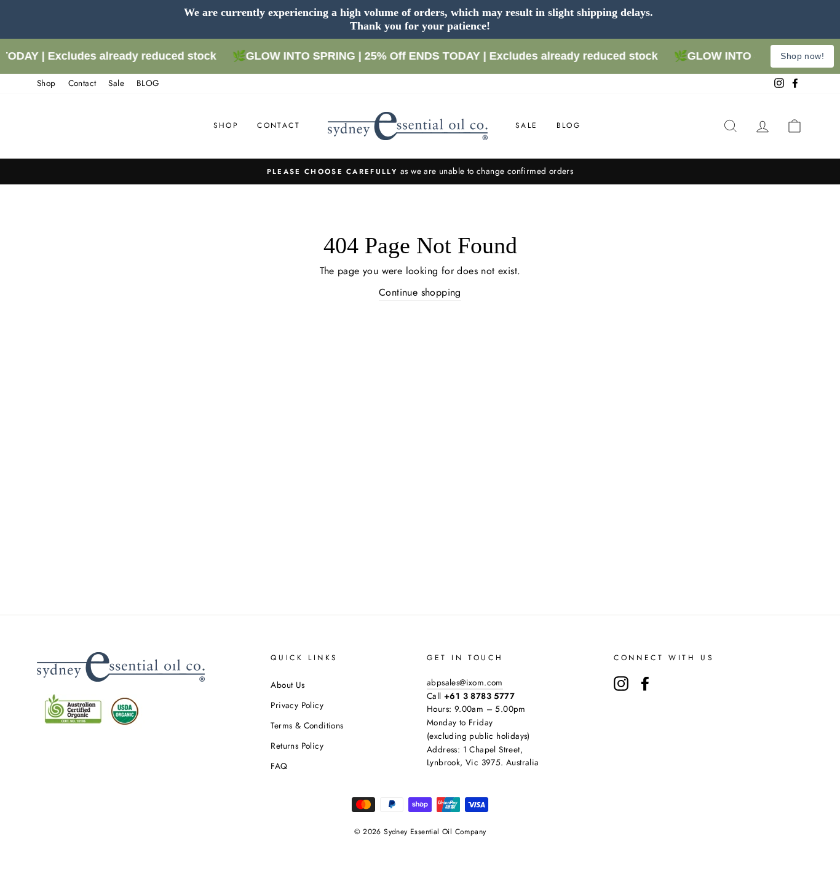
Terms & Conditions (307, 725)
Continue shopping (420, 292)
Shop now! (802, 56)
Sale (116, 83)
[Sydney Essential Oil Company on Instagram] (621, 683)
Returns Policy (297, 745)
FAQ (279, 766)
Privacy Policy (297, 705)
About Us (287, 685)
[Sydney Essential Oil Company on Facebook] (645, 683)
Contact (82, 83)
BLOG (148, 83)
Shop (46, 83)
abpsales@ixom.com (465, 682)
